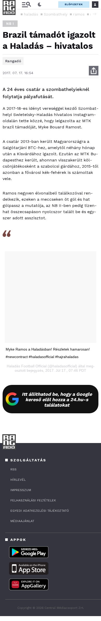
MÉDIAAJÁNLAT (22, 521)
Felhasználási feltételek (33, 500)
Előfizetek (74, 4)
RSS (13, 469)
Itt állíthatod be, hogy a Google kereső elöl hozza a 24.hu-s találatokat (57, 399)
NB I (10, 24)
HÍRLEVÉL (18, 480)
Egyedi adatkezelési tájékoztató (39, 511)
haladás (31, 14)
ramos (78, 14)
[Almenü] (26, 4)
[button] (94, 14)
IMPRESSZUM (20, 490)
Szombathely (55, 14)
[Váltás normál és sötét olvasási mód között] (40, 5)
